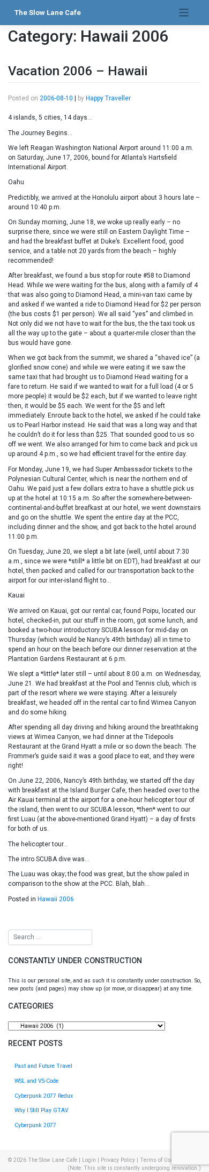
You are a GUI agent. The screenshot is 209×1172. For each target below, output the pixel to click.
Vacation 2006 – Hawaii (77, 71)
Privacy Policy (118, 1160)
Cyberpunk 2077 (35, 1125)
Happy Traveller (108, 98)
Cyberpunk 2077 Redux (43, 1095)
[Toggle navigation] (184, 12)
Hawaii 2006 (56, 899)
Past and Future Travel (43, 1066)
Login (89, 1160)
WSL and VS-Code (36, 1080)
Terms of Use (157, 1160)
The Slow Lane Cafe (47, 13)
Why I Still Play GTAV (41, 1110)
